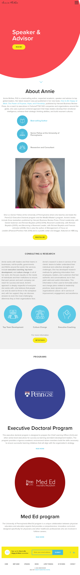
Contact (72, 564)
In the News (61, 564)
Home (6, 564)
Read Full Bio (40, 237)
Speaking (27, 564)
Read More (40, 448)
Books (37, 564)
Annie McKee (10, 3)
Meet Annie (16, 564)
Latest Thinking (48, 564)
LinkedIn (74, 552)
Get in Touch (40, 340)
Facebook (70, 552)
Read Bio (19, 47)
